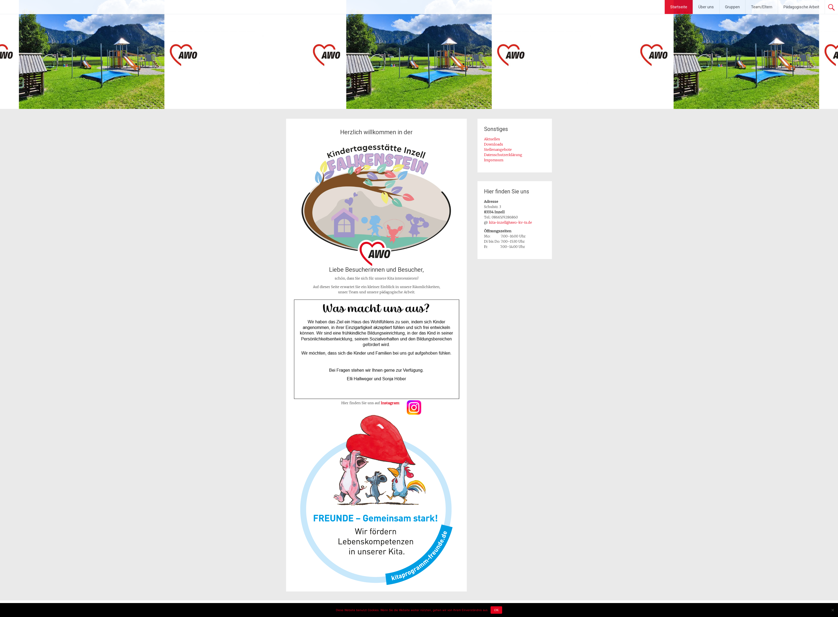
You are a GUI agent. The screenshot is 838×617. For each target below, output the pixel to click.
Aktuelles (492, 139)
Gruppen (732, 7)
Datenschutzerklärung (503, 155)
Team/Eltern (761, 7)
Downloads (493, 144)
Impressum (493, 160)
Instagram (390, 403)
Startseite (678, 7)
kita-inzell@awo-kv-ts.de (510, 222)
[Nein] (832, 610)
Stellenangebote (498, 149)
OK (496, 610)
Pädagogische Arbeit (801, 7)
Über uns (706, 7)
